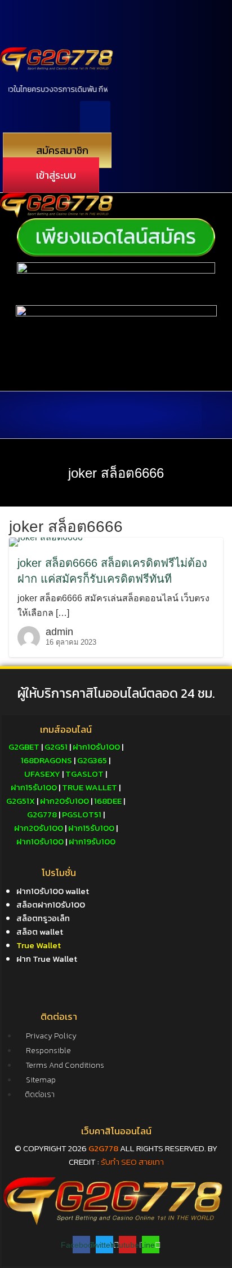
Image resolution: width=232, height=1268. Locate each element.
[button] (95, 119)
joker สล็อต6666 (116, 473)
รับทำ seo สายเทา (132, 1161)
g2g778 (103, 1148)
